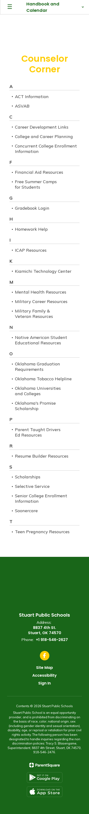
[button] (55, 7)
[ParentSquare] (44, 765)
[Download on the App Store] (44, 791)
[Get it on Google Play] (44, 777)
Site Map (44, 667)
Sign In (44, 683)
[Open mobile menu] (9, 7)
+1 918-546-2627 (52, 639)
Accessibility (44, 675)
